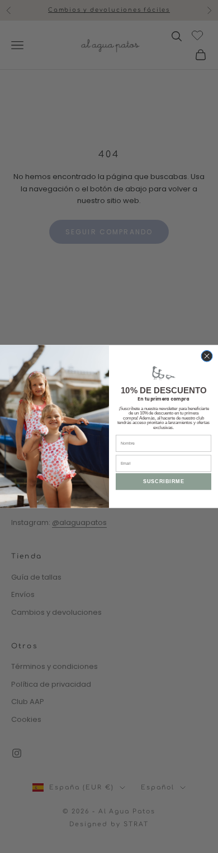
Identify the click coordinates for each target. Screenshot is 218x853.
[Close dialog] (206, 356)
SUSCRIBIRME (163, 481)
